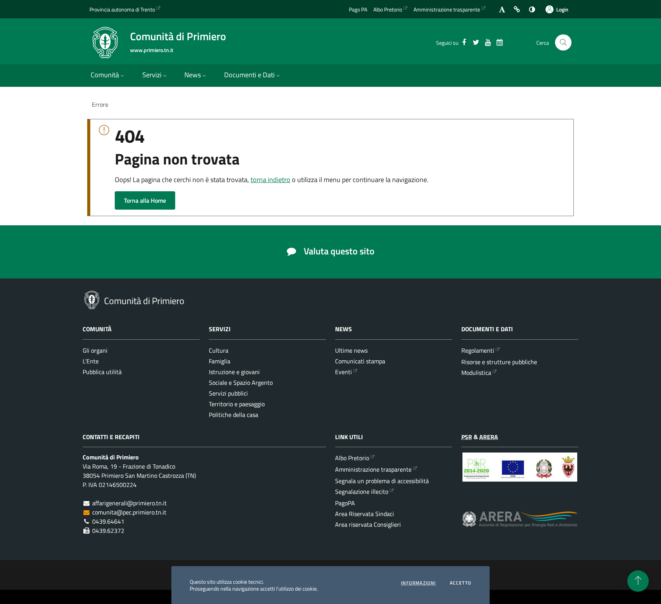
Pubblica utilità (102, 371)
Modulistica (476, 372)
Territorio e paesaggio (237, 404)
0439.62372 (108, 530)
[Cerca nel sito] (563, 42)
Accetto (460, 583)
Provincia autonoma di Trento (122, 9)
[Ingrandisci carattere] (502, 9)
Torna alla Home (145, 200)
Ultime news (351, 350)
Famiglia (219, 361)
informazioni (418, 583)
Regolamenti (477, 350)
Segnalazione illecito (361, 491)
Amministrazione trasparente (447, 9)
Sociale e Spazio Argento (241, 382)
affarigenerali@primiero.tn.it (129, 503)
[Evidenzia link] (517, 9)
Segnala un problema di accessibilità (382, 480)
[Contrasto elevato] (531, 9)
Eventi (343, 371)
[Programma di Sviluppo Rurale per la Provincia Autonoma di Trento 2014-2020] (519, 473)
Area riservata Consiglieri (368, 524)
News (192, 75)
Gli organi (95, 350)
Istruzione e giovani (234, 371)
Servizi (151, 75)
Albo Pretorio (387, 9)
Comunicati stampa (360, 361)
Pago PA (358, 9)
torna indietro (270, 179)
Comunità (105, 75)
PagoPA (345, 503)
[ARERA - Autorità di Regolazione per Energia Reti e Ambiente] (519, 525)
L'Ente (91, 361)
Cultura (218, 350)
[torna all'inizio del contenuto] (638, 581)
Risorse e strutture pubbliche (499, 361)
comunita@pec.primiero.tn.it (129, 512)
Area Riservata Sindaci (364, 513)
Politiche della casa (233, 414)
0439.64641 (108, 521)
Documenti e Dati (249, 75)
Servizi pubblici (228, 393)
